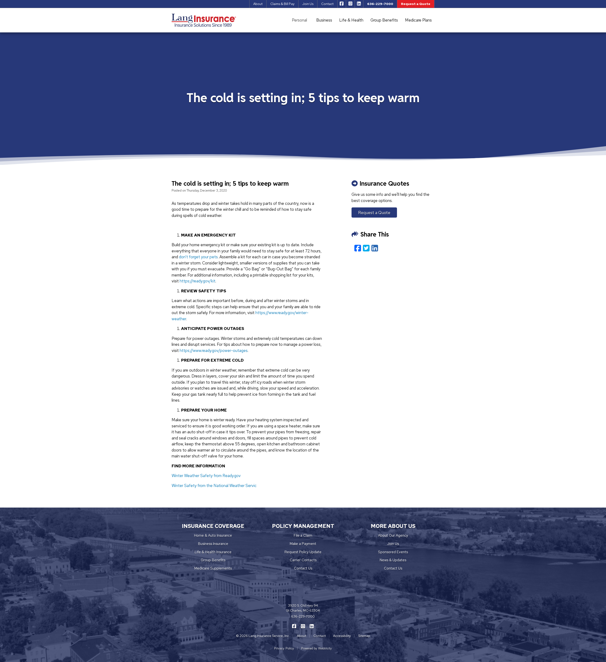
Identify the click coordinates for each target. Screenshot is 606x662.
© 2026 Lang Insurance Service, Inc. (263, 636)
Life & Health (351, 20)
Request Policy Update (303, 552)
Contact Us (303, 568)
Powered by (316, 648)
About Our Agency (393, 535)
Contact (327, 4)
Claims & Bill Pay (282, 4)
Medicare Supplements (213, 568)
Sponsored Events (393, 552)
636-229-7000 (380, 4)
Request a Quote (415, 4)
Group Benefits (384, 20)
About (258, 4)
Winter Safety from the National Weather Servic (214, 485)
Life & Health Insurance (213, 552)
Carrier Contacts (303, 560)
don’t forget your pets (198, 256)
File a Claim (303, 535)
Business (324, 20)
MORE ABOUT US (393, 526)
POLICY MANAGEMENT (303, 526)
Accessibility (342, 636)
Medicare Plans (418, 20)
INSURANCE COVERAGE (213, 526)
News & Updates (393, 560)
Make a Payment (303, 543)
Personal (299, 20)
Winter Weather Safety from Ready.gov (206, 475)
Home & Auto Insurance (213, 535)
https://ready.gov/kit (197, 281)
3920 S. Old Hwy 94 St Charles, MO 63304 (303, 608)
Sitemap (364, 636)
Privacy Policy (284, 648)
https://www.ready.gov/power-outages (214, 350)
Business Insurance (213, 543)
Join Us (307, 4)
